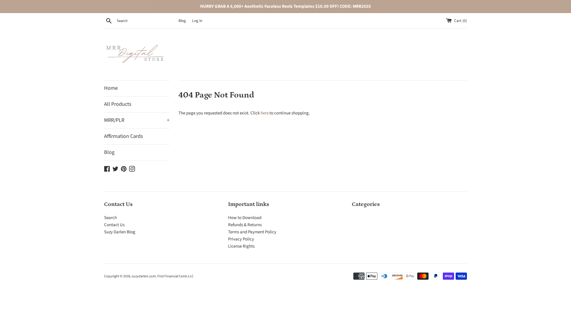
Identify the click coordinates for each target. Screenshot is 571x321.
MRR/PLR (137, 120)
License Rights (241, 246)
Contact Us (114, 225)
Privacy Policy (241, 239)
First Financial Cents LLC (175, 276)
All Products (117, 104)
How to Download (244, 218)
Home (111, 88)
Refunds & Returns (245, 225)
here (265, 113)
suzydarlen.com (144, 276)
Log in (197, 20)
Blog (182, 20)
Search (110, 218)
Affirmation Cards (123, 136)
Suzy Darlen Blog (119, 232)
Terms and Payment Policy (252, 232)
